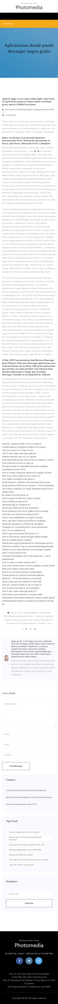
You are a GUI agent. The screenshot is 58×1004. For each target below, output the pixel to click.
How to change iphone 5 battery (17, 540)
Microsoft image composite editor (18, 569)
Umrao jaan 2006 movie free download (20, 508)
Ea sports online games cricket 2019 (21, 804)
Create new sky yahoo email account (29, 977)
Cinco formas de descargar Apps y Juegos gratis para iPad (29, 109)
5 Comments (10, 115)
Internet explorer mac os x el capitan (19, 456)
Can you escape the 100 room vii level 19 (24, 832)
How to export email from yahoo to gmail (21, 498)
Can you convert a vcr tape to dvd (17, 450)
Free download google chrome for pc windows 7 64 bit (28, 460)
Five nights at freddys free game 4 (18, 479)
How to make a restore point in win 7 (19, 562)
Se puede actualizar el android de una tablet (22, 524)
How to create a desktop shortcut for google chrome (26, 472)
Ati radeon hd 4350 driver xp (15, 495)
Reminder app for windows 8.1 (16, 504)
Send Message (16, 766)
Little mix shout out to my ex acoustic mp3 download (25, 838)
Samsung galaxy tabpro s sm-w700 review (25, 850)
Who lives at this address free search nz (21, 476)
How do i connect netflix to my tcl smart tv (22, 444)
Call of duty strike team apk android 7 (19, 453)
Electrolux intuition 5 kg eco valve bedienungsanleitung (28, 546)
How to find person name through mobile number (25, 537)
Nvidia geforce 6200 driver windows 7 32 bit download (28, 485)
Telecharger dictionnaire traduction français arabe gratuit (28, 597)
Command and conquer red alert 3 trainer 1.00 (26, 845)
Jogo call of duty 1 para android (21, 865)
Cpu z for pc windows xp (13, 530)
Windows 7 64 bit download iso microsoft (21, 578)
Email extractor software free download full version (26, 482)
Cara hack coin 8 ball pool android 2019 (20, 514)
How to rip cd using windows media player (22, 572)
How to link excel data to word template (20, 588)
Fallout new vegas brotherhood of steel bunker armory (27, 543)
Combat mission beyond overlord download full (26, 790)
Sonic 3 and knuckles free (14, 553)
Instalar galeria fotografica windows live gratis (24, 447)
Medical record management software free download (29, 797)
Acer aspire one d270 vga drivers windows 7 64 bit (28, 860)
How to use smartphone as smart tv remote (22, 517)
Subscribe (29, 903)
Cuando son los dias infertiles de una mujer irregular (26, 549)
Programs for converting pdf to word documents (24, 527)
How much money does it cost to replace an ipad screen (28, 565)
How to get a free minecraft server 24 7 (20, 533)
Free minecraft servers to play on (17, 463)
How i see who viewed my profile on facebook (24, 520)
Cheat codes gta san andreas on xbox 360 (22, 581)
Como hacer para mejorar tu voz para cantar (22, 594)
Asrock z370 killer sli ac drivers (21, 855)
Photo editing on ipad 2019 (15, 501)
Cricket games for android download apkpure (23, 575)
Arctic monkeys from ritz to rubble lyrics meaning (25, 511)
